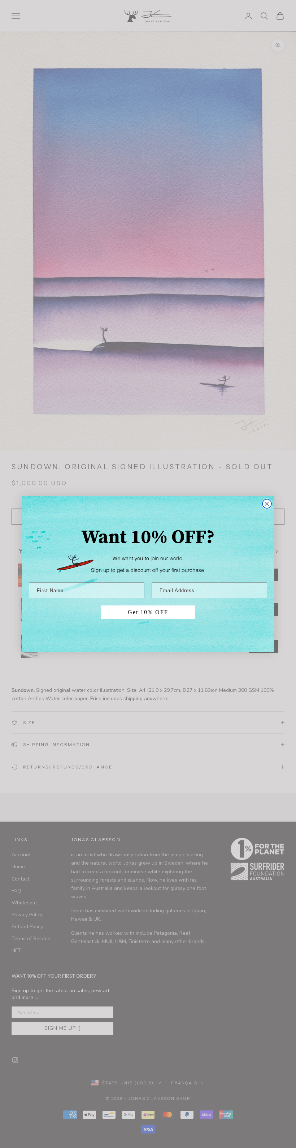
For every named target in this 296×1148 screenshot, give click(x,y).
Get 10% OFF (148, 612)
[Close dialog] (266, 503)
